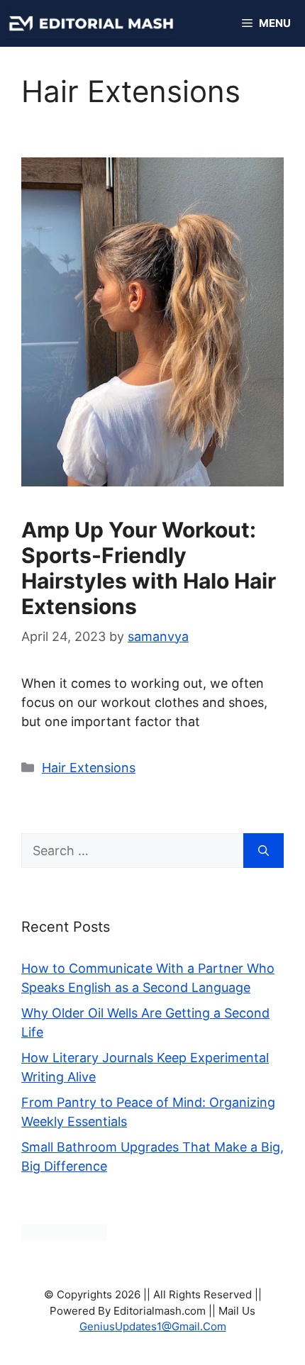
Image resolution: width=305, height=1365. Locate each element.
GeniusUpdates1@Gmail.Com (152, 1326)
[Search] (263, 850)
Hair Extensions (88, 767)
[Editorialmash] (90, 23)
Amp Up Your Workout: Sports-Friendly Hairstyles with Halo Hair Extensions (148, 568)
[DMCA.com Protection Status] (64, 1236)
